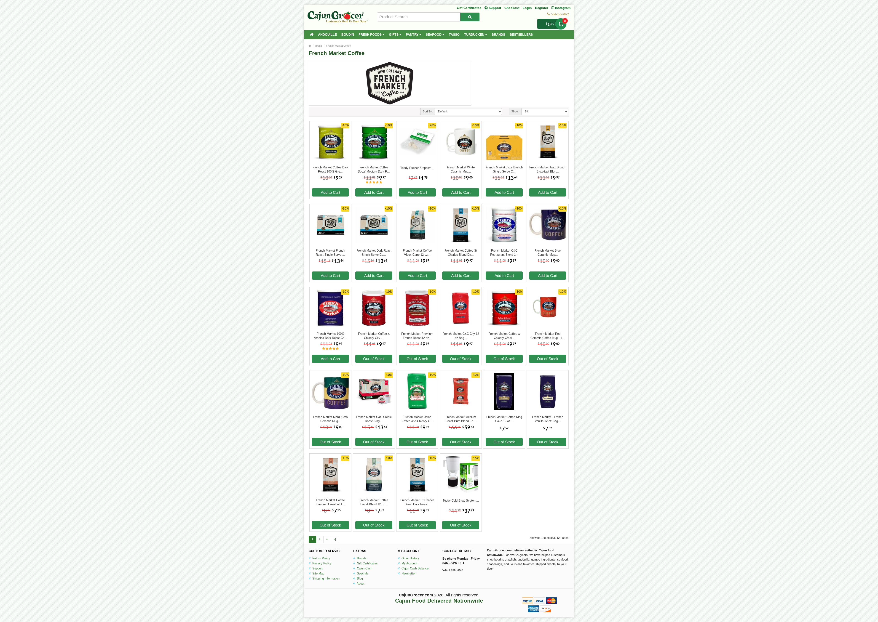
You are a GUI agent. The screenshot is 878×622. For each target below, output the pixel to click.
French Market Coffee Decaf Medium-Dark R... (374, 169)
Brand (318, 45)
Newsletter (408, 573)
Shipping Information (325, 578)
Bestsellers (521, 34)
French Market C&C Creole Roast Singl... (374, 419)
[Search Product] (469, 17)
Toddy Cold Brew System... (461, 500)
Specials (362, 573)
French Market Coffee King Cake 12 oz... (504, 419)
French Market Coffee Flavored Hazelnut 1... (330, 502)
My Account (409, 563)
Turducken (474, 34)
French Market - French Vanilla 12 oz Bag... (547, 419)
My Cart (560, 23)
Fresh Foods (371, 34)
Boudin (347, 34)
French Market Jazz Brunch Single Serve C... (504, 169)
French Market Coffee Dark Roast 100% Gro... (330, 169)
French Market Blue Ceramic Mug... (548, 252)
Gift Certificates (469, 8)
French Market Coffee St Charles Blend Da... (460, 252)
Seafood (434, 34)
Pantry (412, 34)
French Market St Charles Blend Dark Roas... (417, 502)
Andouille (327, 34)
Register (541, 8)
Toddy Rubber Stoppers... (417, 168)
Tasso (454, 34)
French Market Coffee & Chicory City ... (374, 336)
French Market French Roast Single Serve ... (330, 252)
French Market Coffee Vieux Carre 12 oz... (417, 252)
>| (335, 539)
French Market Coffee (338, 45)
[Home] (312, 34)
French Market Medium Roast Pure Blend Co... (460, 419)
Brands (498, 34)
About (360, 583)
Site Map (317, 573)
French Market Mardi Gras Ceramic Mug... (330, 419)
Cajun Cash (364, 568)
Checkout (511, 8)
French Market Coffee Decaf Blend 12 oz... (373, 502)
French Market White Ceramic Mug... (461, 169)
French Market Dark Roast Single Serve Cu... (373, 252)
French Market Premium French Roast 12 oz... (417, 336)
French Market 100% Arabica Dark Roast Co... (330, 336)
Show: (515, 111)
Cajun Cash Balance (414, 568)
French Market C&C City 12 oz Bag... (460, 336)
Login (527, 8)
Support (317, 568)
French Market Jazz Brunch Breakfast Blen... (547, 169)
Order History (410, 558)
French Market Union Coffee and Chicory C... (417, 419)
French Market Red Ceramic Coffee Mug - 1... (547, 336)
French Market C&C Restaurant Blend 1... (504, 252)
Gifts (394, 34)
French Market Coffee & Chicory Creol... (504, 336)
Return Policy (320, 558)
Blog (359, 578)
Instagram (562, 8)
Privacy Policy (321, 563)
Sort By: (427, 111)
